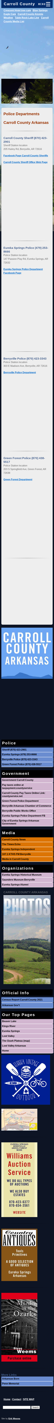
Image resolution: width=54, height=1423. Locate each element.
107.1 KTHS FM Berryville (16, 854)
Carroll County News (14, 839)
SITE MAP (28, 1399)
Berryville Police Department (19, 372)
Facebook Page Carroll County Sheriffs (25, 155)
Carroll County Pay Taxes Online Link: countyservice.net (23, 794)
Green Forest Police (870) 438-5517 (22, 764)
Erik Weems (14, 1418)
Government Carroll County (17, 780)
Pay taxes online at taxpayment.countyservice (17, 786)
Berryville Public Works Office (19, 811)
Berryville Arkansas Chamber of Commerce (26, 806)
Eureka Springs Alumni (15, 884)
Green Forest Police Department (20, 801)
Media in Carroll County (15, 859)
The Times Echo (11, 844)
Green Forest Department (17, 479)
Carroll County (19, 4)
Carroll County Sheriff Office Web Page (25, 162)
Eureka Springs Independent (18, 849)
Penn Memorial (10, 1383)
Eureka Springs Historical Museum (22, 874)
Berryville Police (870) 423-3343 (20, 759)
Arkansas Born (10, 1378)
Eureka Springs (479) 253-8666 (19, 754)
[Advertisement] (27, 52)
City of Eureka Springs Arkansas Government (20, 822)
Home (5, 1050)
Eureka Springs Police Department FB (23, 815)
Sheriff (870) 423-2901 (14, 749)
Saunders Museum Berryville (18, 879)
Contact (16, 1399)
